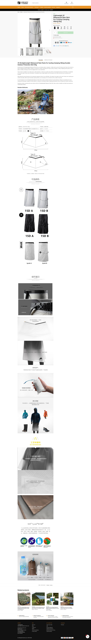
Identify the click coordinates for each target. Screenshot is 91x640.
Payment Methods (49, 627)
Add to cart (65, 32)
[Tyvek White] (71, 27)
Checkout (71, 3)
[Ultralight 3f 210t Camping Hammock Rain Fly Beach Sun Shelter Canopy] (38, 598)
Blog (33, 626)
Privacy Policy (34, 631)
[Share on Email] (64, 46)
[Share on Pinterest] (60, 46)
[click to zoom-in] (34, 30)
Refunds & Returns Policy (50, 630)
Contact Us (34, 627)
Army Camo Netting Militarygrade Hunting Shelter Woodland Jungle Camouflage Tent (23, 608)
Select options (24, 612)
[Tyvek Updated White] (67, 27)
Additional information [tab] (48, 59)
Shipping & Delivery (49, 628)
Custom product (49, 631)
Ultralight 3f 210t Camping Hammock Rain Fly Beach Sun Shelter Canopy (38, 608)
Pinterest (62, 624)
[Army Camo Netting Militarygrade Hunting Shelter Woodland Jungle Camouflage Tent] (24, 598)
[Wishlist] (29, 594)
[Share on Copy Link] (68, 46)
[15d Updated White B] (61, 27)
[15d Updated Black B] (58, 27)
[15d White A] (64, 27)
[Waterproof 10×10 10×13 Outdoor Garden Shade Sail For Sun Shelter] (67, 598)
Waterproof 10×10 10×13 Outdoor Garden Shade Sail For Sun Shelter (66, 608)
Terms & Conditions (35, 630)
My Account (66, 3)
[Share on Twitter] (58, 46)
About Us (33, 624)
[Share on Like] (54, 46)
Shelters (51, 585)
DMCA (33, 628)
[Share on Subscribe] (66, 46)
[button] (50, 30)
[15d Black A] (54, 27)
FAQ (47, 626)
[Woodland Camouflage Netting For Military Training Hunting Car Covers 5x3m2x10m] (52, 598)
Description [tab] (41, 59)
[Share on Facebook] (56, 46)
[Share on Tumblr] (62, 46)
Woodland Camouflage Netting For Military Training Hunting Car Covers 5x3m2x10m (52, 608)
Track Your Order (49, 624)
